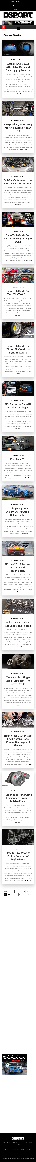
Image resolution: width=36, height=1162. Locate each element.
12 (9, 895)
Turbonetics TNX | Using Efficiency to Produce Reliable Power (18, 798)
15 (20, 895)
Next (29, 895)
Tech (8, 1142)
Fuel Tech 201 (18, 459)
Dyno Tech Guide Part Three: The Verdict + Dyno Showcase (18, 349)
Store (18, 1144)
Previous (7, 891)
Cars (3, 1142)
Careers (29, 1149)
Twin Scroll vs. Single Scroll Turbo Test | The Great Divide (18, 680)
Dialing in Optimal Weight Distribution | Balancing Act (18, 511)
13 (12, 895)
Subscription (28, 1142)
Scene (21, 1142)
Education (16, 60)
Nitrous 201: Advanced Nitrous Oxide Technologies (18, 567)
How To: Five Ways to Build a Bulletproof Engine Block (18, 856)
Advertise (22, 1149)
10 (31, 891)
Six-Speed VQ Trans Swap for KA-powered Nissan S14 (18, 127)
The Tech (21, 60)
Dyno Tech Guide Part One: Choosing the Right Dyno (18, 238)
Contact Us (15, 1149)
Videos (14, 1142)
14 (16, 895)
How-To (19, 849)
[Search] (22, 9)
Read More (20, 94)
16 (23, 895)
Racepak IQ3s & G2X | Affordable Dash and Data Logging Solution (18, 67)
